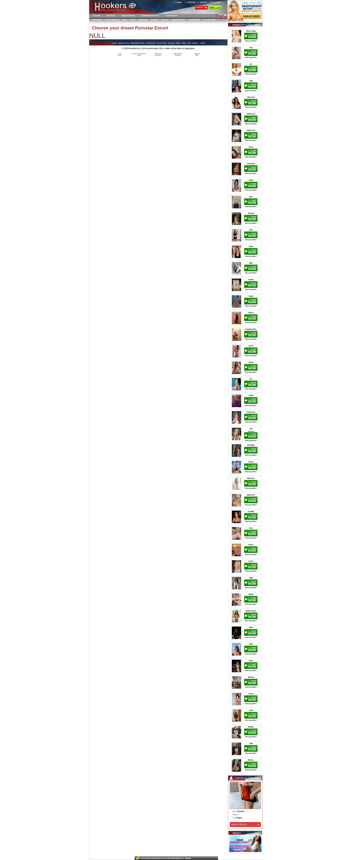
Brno (120, 55)
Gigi (250, 81)
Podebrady (177, 54)
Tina (251, 48)
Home (179, 2)
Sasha (250, 462)
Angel (251, 296)
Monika (251, 727)
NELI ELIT (251, 478)
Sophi (251, 180)
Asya (251, 661)
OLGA (251, 346)
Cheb (139, 55)
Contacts (199, 7)
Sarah (251, 694)
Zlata (251, 230)
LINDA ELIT (250, 114)
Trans (133, 20)
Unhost (197, 54)
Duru (251, 528)
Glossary (195, 43)
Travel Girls (97, 20)
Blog (189, 43)
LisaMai (251, 511)
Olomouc (158, 54)
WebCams (143, 20)
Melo (251, 627)
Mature (184, 43)
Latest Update (194, 20)
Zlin (197, 55)
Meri (251, 197)
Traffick (202, 43)
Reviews (154, 20)
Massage (171, 43)
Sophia (251, 280)
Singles (178, 43)
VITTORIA (251, 445)
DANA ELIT (251, 130)
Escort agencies (112, 20)
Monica (251, 760)
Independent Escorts (150, 15)
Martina (251, 677)
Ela (251, 379)
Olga (251, 578)
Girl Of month (209, 20)
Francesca (251, 412)
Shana (250, 362)
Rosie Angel (251, 31)
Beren (250, 545)
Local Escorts (171, 15)
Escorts (165, 20)
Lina (251, 429)
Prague (177, 55)
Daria (251, 147)
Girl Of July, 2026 (244, 778)
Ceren (250, 561)
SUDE (251, 396)
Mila (250, 263)
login (211, 7)
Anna (251, 710)
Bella (251, 644)
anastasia (251, 164)
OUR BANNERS (215, 2)
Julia (251, 743)
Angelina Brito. (251, 329)
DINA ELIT (251, 495)
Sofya (251, 246)
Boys (125, 20)
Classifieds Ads (178, 20)
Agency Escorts (123, 43)
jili (251, 64)
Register (191, 2)
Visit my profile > (251, 41)
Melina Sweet (251, 611)
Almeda (251, 213)
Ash (119, 54)
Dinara (251, 313)
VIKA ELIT (251, 97)
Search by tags (162, 43)
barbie (250, 594)
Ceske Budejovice (139, 54)
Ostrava (158, 55)
